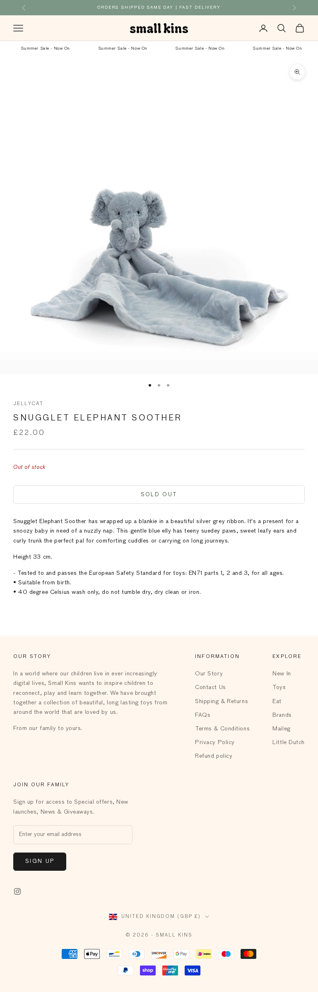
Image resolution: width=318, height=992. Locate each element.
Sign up (39, 861)
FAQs (202, 715)
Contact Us (210, 687)
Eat (277, 701)
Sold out (159, 494)
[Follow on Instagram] (17, 891)
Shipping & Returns (221, 701)
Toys (279, 687)
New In (281, 674)
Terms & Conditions (222, 729)
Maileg (281, 729)
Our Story (209, 674)
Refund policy (213, 756)
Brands (282, 715)
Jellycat (28, 403)
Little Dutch (288, 742)
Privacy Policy (215, 742)
